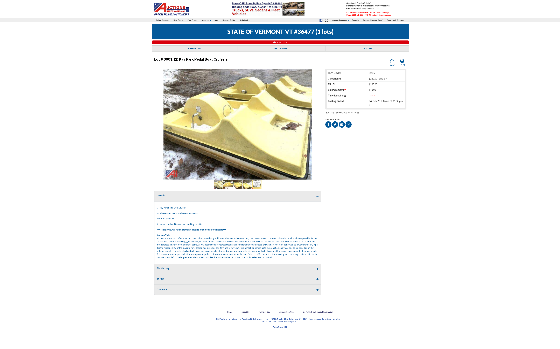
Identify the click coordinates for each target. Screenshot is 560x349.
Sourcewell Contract (395, 20)
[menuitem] (162, 20)
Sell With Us (245, 20)
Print (402, 65)
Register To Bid (229, 20)
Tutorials (355, 20)
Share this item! (332, 119)
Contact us (351, 8)
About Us (205, 20)
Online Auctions (162, 20)
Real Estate (178, 20)
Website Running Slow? (373, 20)
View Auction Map (286, 312)
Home (229, 312)
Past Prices (192, 20)
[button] (318, 71)
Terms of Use (264, 312)
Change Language (339, 20)
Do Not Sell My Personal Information (318, 312)
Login (216, 20)
